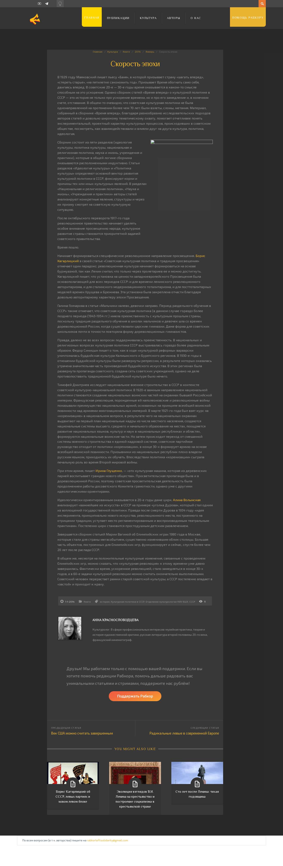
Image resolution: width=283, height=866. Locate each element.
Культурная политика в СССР (127, 601)
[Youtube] (39, 3)
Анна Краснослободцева (115, 620)
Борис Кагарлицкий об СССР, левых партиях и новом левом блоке (73, 796)
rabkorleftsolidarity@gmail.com (107, 840)
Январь (150, 51)
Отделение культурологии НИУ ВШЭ (167, 601)
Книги (126, 51)
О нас (196, 18)
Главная (91, 17)
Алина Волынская (187, 500)
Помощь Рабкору (248, 17)
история (105, 601)
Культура (148, 18)
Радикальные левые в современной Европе (184, 733)
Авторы (173, 18)
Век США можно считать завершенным (82, 733)
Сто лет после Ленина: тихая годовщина (197, 794)
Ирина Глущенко (109, 471)
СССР (192, 601)
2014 (138, 51)
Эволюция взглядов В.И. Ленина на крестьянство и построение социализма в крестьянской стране (135, 799)
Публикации (118, 18)
